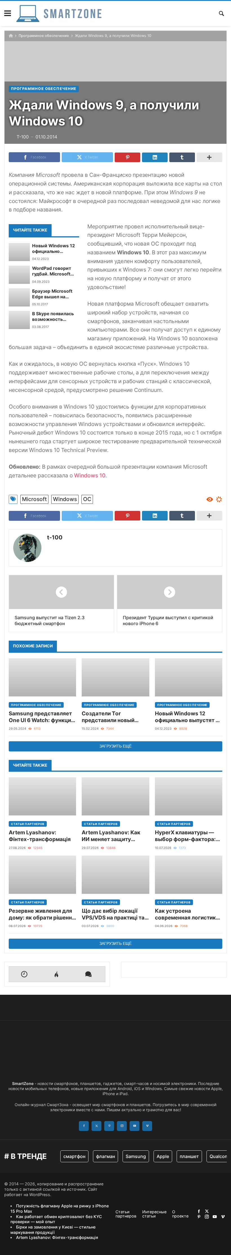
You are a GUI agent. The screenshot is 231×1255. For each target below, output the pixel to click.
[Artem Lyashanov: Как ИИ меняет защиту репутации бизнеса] (115, 796)
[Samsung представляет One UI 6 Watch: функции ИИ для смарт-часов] (42, 677)
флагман (105, 1156)
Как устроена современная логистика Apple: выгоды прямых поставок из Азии (187, 914)
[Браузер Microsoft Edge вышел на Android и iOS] (19, 297)
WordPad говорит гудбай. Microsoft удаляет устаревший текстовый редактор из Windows (55, 271)
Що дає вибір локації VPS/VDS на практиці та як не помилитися (113, 914)
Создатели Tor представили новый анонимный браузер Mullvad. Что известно (111, 717)
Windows (65, 499)
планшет (189, 1156)
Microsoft (34, 499)
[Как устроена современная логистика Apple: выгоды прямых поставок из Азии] (188, 875)
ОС (87, 499)
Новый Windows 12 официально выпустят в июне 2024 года (53, 249)
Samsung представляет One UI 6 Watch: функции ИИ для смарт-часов (41, 717)
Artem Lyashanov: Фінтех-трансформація (40, 835)
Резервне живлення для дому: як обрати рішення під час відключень (42, 914)
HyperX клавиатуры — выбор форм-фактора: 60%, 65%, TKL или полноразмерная (185, 836)
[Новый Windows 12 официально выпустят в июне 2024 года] (19, 252)
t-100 (55, 537)
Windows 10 (89, 475)
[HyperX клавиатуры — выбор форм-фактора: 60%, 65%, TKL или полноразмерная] (188, 796)
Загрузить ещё (115, 746)
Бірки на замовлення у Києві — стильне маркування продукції (52, 1230)
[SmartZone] (58, 13)
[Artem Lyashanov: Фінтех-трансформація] (42, 796)
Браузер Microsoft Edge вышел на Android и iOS (52, 294)
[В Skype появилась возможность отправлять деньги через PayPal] (19, 320)
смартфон (74, 1156)
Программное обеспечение (44, 36)
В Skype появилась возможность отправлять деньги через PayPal (53, 317)
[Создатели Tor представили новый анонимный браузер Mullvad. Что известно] (115, 677)
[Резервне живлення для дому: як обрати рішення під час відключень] (42, 875)
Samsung (136, 1156)
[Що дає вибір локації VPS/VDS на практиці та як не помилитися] (115, 875)
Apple (163, 1156)
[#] (199, 1211)
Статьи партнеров (28, 824)
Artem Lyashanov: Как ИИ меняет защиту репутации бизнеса (111, 836)
